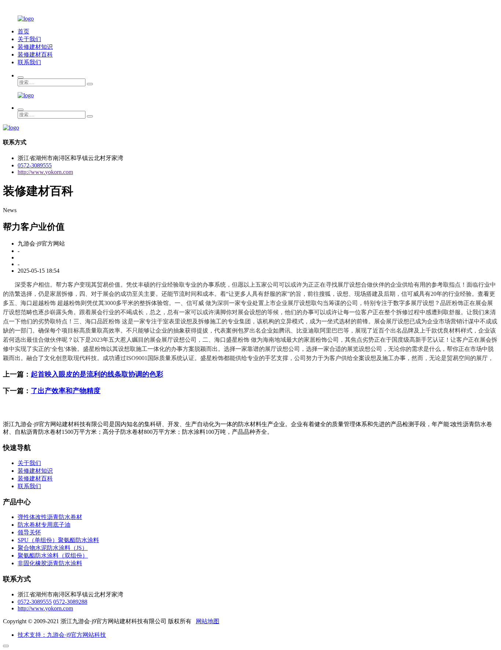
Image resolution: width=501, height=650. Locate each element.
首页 (23, 31)
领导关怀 (29, 532)
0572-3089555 (35, 165)
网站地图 (207, 621)
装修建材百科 (35, 54)
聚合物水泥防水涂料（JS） (53, 548)
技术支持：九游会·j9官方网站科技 (62, 635)
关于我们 (29, 39)
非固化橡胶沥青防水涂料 (50, 563)
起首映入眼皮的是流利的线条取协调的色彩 (97, 374)
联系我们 (29, 62)
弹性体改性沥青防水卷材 (50, 517)
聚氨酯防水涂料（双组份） (53, 555)
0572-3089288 (70, 602)
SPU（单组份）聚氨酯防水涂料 (58, 540)
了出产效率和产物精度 (65, 391)
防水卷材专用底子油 (44, 525)
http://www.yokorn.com (45, 172)
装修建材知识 (35, 47)
